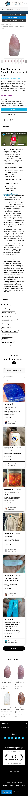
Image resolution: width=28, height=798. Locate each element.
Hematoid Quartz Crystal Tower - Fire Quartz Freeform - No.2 (20, 710)
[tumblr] (8, 738)
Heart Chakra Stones (8, 320)
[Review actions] (23, 404)
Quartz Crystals (7, 342)
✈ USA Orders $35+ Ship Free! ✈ (14, 20)
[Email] (4, 120)
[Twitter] (10, 120)
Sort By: (16, 380)
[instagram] (5, 738)
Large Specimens (7, 312)
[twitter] (15, 738)
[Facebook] (2, 120)
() (26, 3)
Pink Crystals (6, 338)
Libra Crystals (6, 327)
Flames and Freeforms (9, 331)
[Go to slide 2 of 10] (26, 61)
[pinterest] (12, 738)
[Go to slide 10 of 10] (2, 61)
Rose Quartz (6, 316)
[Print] (7, 120)
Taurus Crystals (7, 324)
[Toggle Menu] (2, 3)
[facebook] (19, 738)
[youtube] (22, 738)
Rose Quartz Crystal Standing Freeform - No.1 (6, 682)
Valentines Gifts (7, 346)
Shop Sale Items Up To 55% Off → (14, 12)
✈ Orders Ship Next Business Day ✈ (14, 15)
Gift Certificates (14, 771)
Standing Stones (7, 335)
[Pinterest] (13, 120)
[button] (14, 15)
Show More (11, 414)
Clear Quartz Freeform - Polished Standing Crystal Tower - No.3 (7, 709)
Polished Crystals (7, 309)
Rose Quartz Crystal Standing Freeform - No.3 (20, 682)
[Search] (1, 9)
